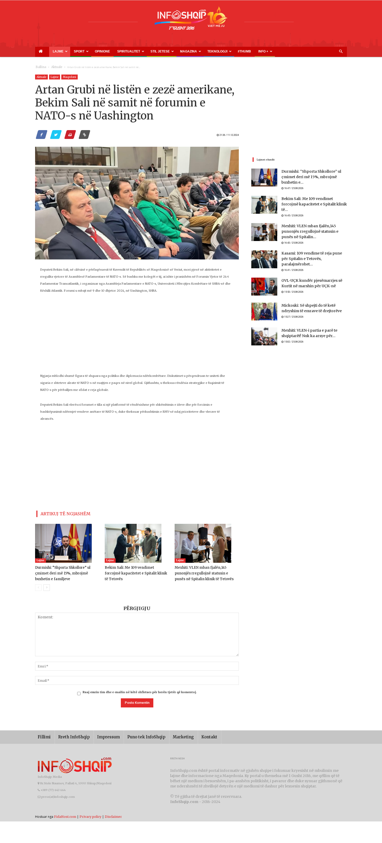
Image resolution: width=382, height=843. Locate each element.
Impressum (101, 735)
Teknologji (173, 51)
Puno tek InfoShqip (135, 735)
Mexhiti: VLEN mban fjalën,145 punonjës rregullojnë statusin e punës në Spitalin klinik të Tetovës (206, 571)
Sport (66, 51)
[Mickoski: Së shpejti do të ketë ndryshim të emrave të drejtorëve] (264, 302)
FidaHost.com (65, 814)
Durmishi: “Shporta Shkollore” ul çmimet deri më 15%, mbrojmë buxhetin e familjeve (67, 571)
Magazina (150, 51)
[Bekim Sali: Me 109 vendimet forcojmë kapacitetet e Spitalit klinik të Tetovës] (137, 541)
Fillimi (43, 735)
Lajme (50, 51)
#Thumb (193, 51)
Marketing (168, 735)
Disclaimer (113, 814)
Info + (206, 51)
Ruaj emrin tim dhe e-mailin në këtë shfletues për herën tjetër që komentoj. (140, 690)
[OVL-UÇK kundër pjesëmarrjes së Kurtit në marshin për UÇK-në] (264, 277)
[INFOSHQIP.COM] (191, 20)
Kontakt (192, 735)
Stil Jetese (127, 51)
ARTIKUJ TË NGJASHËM (59, 513)
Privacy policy (90, 814)
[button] (340, 51)
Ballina (40, 67)
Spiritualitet (102, 51)
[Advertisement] (137, 336)
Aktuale (53, 67)
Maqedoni (69, 77)
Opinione (83, 51)
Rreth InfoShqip (69, 735)
